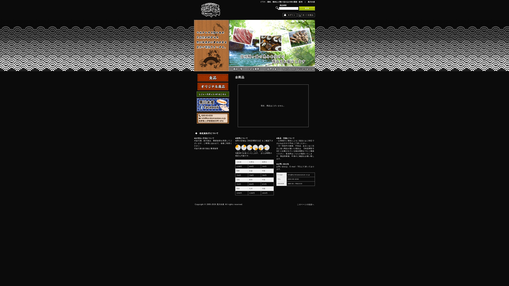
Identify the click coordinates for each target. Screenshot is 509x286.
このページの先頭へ (305, 204)
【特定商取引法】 (254, 141)
